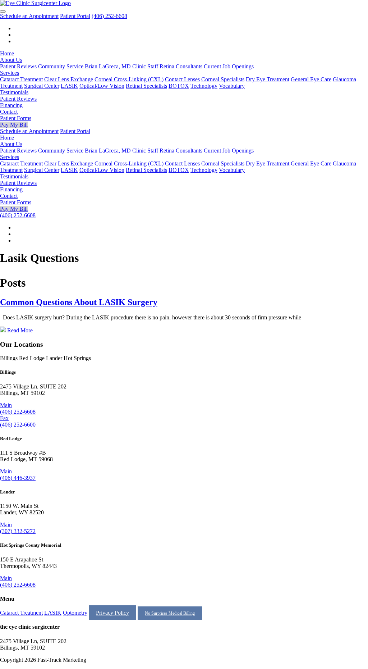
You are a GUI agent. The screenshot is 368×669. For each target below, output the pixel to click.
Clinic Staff (145, 66)
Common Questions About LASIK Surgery (78, 302)
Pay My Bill (14, 125)
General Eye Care (311, 79)
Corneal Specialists (222, 79)
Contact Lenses (182, 79)
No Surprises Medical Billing (170, 613)
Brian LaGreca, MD (108, 66)
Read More (20, 330)
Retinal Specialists (146, 86)
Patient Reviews (18, 66)
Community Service (60, 66)
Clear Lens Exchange (68, 79)
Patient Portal (75, 16)
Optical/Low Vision (101, 86)
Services (9, 73)
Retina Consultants (181, 66)
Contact (9, 112)
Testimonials (14, 92)
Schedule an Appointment (29, 16)
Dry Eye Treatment (267, 79)
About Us (11, 60)
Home (7, 53)
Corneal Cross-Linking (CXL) (129, 79)
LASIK (69, 86)
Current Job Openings (229, 66)
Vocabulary (232, 86)
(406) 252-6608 (109, 16)
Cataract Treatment (21, 79)
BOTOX (179, 86)
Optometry (75, 613)
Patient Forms (15, 118)
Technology (203, 86)
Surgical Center (41, 86)
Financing (11, 105)
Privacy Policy (112, 613)
